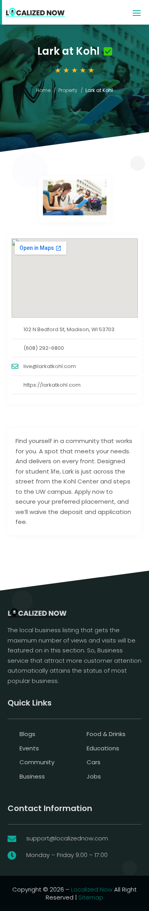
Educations (103, 748)
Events (29, 748)
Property (67, 90)
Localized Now (91, 889)
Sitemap (90, 897)
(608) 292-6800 (43, 348)
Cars (94, 762)
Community (36, 762)
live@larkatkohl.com (49, 366)
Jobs (94, 776)
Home (43, 90)
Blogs (27, 734)
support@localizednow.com (67, 838)
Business (32, 776)
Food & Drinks (106, 734)
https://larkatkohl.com (52, 385)
